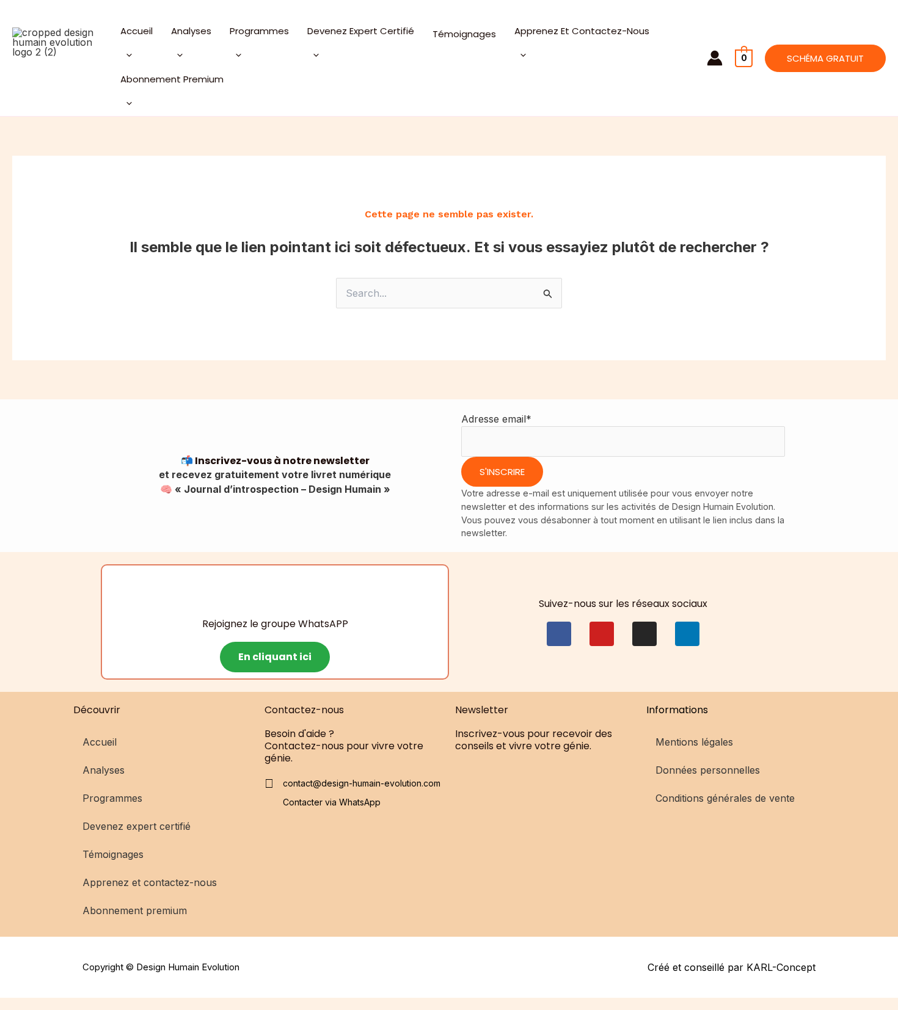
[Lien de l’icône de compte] (715, 58)
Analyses (191, 30)
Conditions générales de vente (725, 798)
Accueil (136, 30)
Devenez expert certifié (360, 30)
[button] (825, 58)
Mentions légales (694, 742)
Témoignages (464, 33)
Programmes (259, 30)
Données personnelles (707, 770)
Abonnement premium (172, 79)
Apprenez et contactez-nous (581, 30)
